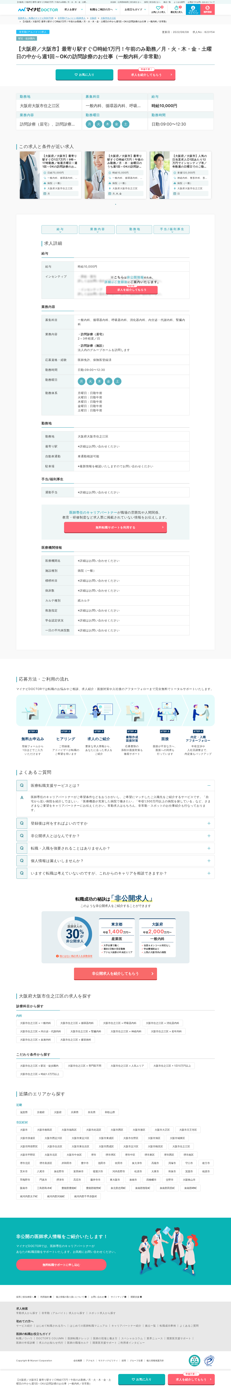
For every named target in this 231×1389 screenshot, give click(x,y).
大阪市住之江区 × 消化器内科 (162, 1022)
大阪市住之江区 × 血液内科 (35, 1039)
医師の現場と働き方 (105, 1338)
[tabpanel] (50, 175)
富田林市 (78, 1171)
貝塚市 (172, 1162)
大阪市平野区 (27, 1154)
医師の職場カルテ (78, 1342)
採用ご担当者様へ (25, 1297)
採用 (124, 1361)
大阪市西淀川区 (53, 1138)
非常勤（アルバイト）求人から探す (63, 1313)
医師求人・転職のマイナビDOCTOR (35, 18)
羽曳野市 (25, 1179)
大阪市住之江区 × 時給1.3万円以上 (39, 1073)
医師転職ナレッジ (78, 1338)
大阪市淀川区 (130, 1146)
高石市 (77, 1179)
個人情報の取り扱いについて (70, 1297)
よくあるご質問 (189, 1325)
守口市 (189, 1162)
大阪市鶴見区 (155, 1146)
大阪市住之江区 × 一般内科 (35, 1022)
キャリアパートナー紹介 (126, 1325)
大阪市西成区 (106, 1146)
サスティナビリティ (108, 1361)
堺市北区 (25, 1162)
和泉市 (172, 1171)
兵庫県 (75, 1112)
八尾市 (41, 1171)
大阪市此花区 (93, 1129)
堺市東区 (150, 1154)
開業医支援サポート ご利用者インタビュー (119, 1342)
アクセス (90, 1361)
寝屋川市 (98, 1171)
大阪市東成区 (106, 1138)
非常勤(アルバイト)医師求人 (72, 18)
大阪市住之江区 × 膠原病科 (75, 1039)
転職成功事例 (168, 1325)
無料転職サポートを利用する (116, 527)
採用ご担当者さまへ (152, 2)
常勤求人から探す (27, 1313)
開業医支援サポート (179, 1338)
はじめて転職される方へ (51, 1325)
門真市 (43, 1179)
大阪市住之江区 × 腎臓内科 (85, 1031)
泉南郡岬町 (190, 1187)
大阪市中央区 (74, 1154)
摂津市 (60, 1179)
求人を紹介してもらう (146, 75)
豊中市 (85, 1162)
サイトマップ (117, 1297)
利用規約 (44, 1297)
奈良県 (91, 1112)
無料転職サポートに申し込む (61, 1265)
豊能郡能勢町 (93, 1187)
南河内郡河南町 (56, 1196)
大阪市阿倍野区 (29, 1146)
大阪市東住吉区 (80, 1146)
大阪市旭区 (154, 1138)
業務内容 (97, 229)
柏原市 (206, 1171)
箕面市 (189, 1171)
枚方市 (206, 1162)
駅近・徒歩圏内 (26, 38)
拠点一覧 (167, 2)
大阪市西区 (117, 1129)
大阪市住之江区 (108, 18)
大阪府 (93, 18)
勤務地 (135, 229)
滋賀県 (24, 1112)
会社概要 (77, 1361)
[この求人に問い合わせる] (131, 285)
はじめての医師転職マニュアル (89, 1325)
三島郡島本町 (44, 1187)
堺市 (93, 1154)
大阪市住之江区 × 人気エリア (127, 1065)
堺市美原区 (46, 1162)
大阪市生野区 (130, 1138)
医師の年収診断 (25, 1342)
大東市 (155, 1171)
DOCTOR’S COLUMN (50, 1338)
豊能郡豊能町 (69, 1187)
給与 (60, 229)
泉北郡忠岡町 (118, 1187)
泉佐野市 (59, 1171)
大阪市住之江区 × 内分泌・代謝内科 (40, 1031)
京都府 (41, 1112)
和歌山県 (110, 1112)
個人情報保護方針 (155, 1361)
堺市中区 (130, 1154)
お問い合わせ (97, 1297)
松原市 (138, 1171)
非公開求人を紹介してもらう (115, 973)
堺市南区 (189, 1154)
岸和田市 (67, 1162)
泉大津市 (137, 1162)
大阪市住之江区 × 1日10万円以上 (172, 1065)
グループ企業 (136, 1361)
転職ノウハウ (24, 1338)
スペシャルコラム (132, 1338)
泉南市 (133, 1179)
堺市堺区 (111, 1154)
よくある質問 (179, 2)
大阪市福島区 (69, 1129)
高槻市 (155, 1162)
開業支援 (135, 1297)
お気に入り (86, 74)
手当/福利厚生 (172, 229)
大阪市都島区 (44, 1129)
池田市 (102, 1162)
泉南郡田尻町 (167, 1187)
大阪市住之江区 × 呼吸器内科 (119, 1022)
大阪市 (24, 1129)
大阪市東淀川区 (80, 1138)
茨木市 (24, 1171)
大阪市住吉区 (54, 1146)
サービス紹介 (24, 1325)
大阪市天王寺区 (188, 1129)
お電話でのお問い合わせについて (201, 2)
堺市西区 (169, 1154)
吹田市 (119, 1162)
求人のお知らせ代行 (51, 1342)
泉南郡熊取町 (142, 1187)
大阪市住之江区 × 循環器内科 (77, 1022)
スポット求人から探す (102, 1313)
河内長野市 (118, 1171)
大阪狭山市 (189, 1179)
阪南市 (24, 1187)
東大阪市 (115, 1179)
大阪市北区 (51, 1154)
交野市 (169, 1179)
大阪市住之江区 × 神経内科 (126, 1031)
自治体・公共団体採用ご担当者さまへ (125, 2)
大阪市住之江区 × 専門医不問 (84, 1065)
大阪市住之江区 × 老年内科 (166, 1031)
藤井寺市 (95, 1179)
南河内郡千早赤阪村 (85, 1196)
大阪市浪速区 (27, 1138)
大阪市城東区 (177, 1138)
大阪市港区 (139, 1129)
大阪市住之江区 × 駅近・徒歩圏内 (39, 1065)
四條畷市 (151, 1179)
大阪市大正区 (162, 1129)
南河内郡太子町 (29, 1196)
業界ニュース (155, 1338)
